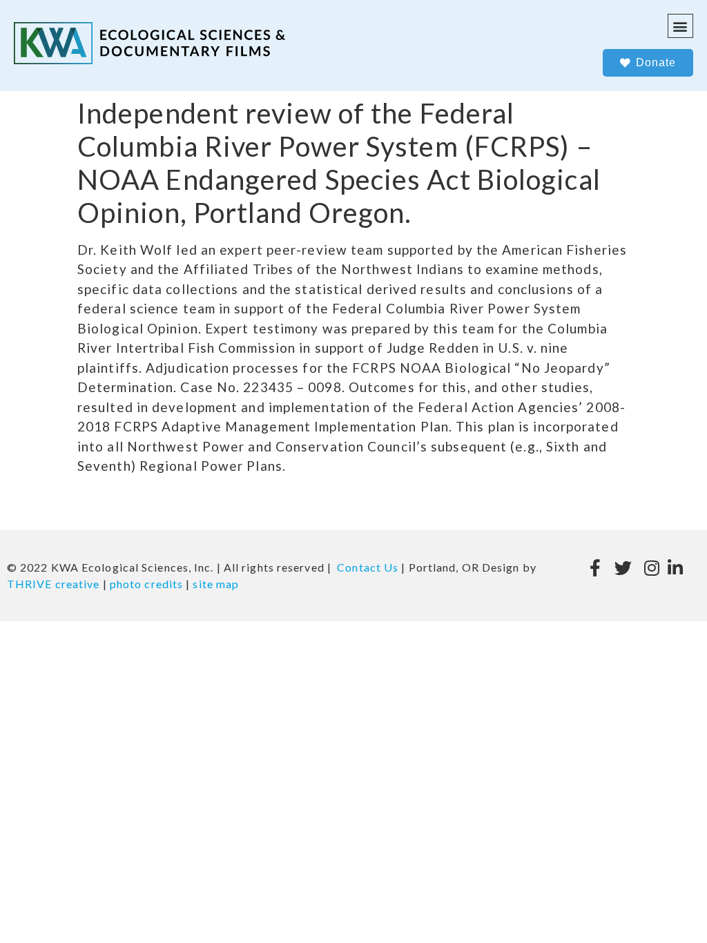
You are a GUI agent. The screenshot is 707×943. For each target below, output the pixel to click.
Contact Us (367, 567)
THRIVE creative (53, 583)
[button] (680, 26)
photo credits (146, 583)
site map (216, 583)
